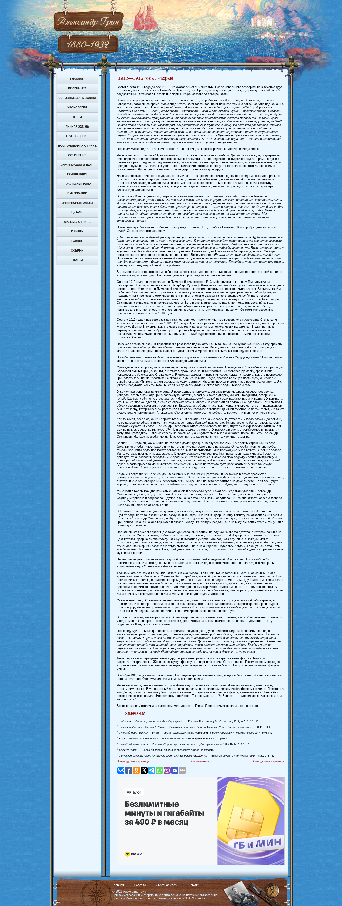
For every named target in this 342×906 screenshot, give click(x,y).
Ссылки (77, 250)
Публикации (77, 193)
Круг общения (77, 136)
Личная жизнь (77, 126)
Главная (77, 79)
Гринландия (77, 174)
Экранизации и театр (77, 164)
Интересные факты (77, 203)
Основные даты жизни (77, 98)
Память (77, 231)
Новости (140, 885)
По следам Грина (77, 183)
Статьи (77, 260)
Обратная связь (167, 885)
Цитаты (77, 212)
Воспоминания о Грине (77, 145)
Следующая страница (268, 761)
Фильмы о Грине (77, 222)
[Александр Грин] (171, 39)
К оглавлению (200, 761)
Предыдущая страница (133, 761)
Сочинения (77, 155)
